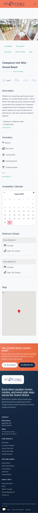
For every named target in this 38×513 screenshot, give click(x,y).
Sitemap (27, 509)
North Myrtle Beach (8, 466)
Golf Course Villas (7, 451)
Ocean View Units (7, 448)
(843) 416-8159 (6, 425)
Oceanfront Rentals (8, 445)
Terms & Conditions (18, 509)
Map (30, 52)
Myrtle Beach (6, 463)
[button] (19, 311)
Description (20, 46)
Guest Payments (7, 483)
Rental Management (8, 492)
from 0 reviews (18, 71)
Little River (5, 471)
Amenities (7, 52)
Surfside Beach (6, 474)
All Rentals (5, 442)
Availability (8, 46)
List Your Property (10, 365)
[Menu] (35, 4)
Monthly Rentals (7, 454)
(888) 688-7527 (6, 423)
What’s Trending (7, 489)
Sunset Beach (6, 469)
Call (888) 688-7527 (27, 365)
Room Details (20, 52)
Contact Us (5, 495)
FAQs (3, 486)
